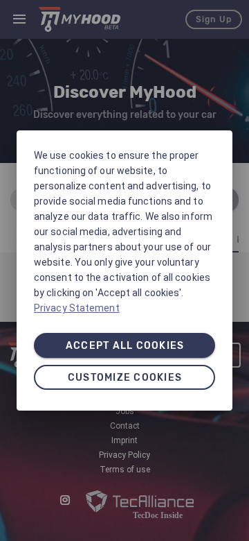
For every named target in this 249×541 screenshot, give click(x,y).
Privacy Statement (77, 308)
